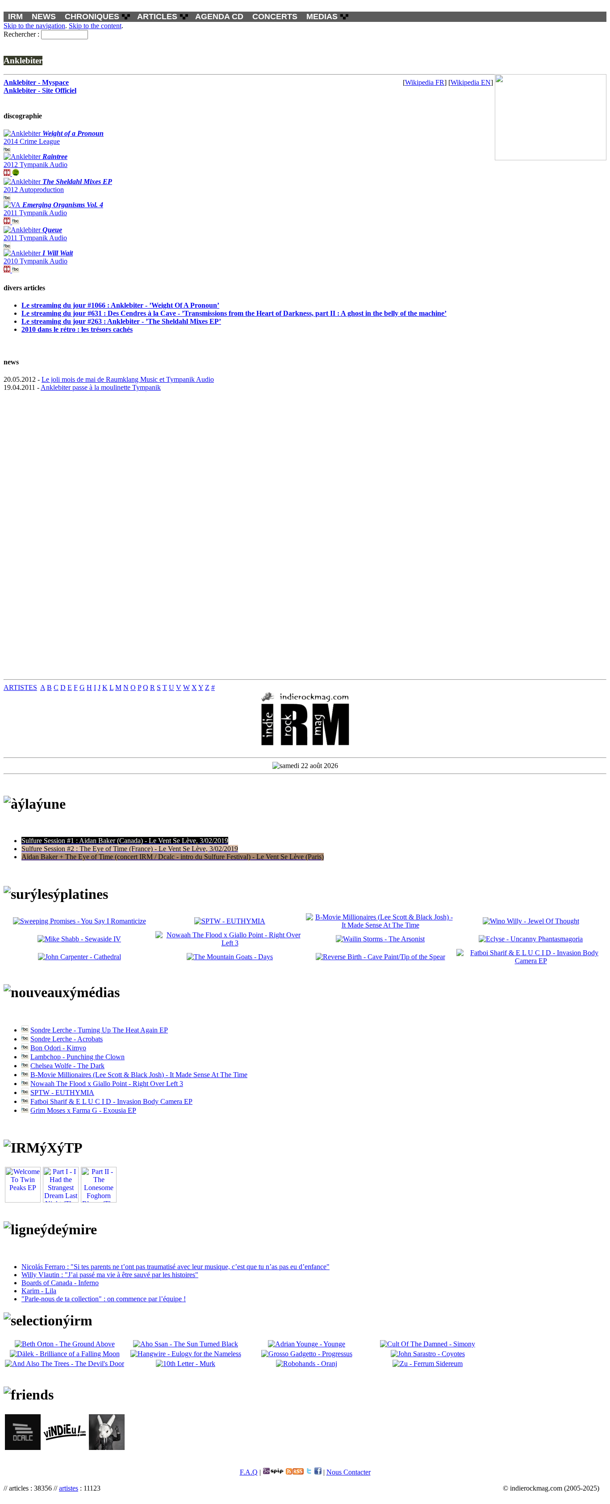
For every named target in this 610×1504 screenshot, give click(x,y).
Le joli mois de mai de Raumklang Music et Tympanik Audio (128, 379)
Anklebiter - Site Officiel (40, 90)
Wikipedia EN (471, 82)
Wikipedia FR (424, 82)
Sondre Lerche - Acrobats (66, 1039)
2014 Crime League (54, 137)
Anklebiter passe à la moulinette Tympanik (101, 387)
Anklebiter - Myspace (36, 82)
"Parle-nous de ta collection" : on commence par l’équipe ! (103, 1299)
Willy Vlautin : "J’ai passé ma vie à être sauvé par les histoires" (109, 1274)
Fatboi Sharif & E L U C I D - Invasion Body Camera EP (111, 1101)
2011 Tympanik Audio (53, 209)
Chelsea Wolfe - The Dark (67, 1066)
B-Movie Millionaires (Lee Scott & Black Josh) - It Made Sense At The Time (138, 1074)
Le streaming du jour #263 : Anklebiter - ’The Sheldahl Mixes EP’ (121, 321)
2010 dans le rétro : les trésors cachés (77, 329)
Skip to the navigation (34, 25)
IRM (15, 16)
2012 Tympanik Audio (35, 160)
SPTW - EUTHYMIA (62, 1092)
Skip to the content (95, 25)
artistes (68, 1488)
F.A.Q (249, 1472)
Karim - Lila (38, 1291)
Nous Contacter (348, 1472)
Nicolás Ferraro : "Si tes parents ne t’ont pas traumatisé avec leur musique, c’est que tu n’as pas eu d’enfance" (175, 1266)
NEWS (44, 16)
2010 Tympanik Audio (38, 257)
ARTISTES (20, 687)
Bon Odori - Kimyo (58, 1048)
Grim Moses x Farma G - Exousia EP (83, 1110)
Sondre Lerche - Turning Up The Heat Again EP (99, 1030)
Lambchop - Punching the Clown (77, 1057)
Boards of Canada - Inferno (60, 1283)
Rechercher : (21, 34)
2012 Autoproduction (58, 185)
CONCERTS (274, 16)
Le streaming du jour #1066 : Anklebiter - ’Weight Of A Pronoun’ (120, 305)
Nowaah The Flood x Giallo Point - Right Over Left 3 (106, 1083)
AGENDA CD (219, 16)
